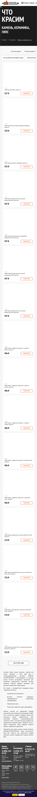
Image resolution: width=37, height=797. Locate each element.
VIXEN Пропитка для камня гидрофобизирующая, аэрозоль (17, 126)
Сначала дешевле (30, 51)
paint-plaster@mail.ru (7, 761)
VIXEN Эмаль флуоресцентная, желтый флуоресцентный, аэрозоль (14, 274)
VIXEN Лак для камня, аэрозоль (12, 89)
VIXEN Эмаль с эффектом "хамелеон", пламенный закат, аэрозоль (17, 498)
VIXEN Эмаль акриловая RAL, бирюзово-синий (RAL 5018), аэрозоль (17, 610)
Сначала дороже (16, 51)
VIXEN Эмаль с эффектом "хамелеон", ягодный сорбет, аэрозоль (18, 461)
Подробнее (26, 93)
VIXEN (5, 88)
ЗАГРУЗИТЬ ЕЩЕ (18, 663)
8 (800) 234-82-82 (6, 752)
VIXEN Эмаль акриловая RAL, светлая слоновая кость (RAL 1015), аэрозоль (18, 573)
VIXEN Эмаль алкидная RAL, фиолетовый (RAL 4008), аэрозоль (18, 535)
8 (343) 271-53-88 (18, 752)
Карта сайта (5, 777)
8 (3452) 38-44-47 (30, 750)
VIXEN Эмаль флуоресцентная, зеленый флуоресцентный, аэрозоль (14, 311)
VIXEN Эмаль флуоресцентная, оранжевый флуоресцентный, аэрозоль (15, 237)
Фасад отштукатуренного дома (13, 58)
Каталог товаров (29, 3)
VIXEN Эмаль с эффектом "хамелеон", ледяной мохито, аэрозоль (16, 349)
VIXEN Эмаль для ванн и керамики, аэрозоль (15, 163)
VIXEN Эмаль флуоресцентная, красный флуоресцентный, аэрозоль (14, 199)
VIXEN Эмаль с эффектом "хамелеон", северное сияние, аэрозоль (16, 386)
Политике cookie (27, 792)
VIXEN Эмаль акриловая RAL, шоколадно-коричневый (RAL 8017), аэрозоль (18, 648)
